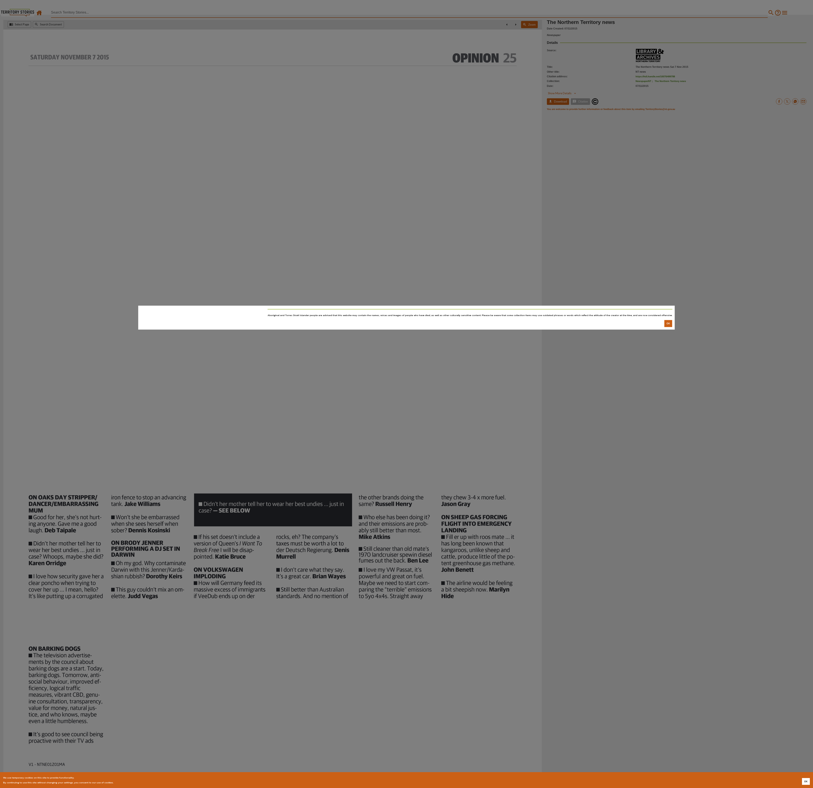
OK (668, 323)
